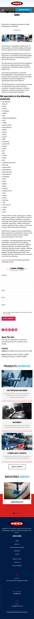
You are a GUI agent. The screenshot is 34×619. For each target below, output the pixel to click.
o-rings (17, 554)
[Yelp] (3, 329)
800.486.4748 (17, 594)
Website (4, 305)
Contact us (17, 30)
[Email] (16, 329)
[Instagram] (12, 329)
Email (3, 297)
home (17, 541)
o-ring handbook (17, 565)
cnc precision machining (17, 547)
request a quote (17, 559)
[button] (3, 10)
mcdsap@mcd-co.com (17, 606)
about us (17, 544)
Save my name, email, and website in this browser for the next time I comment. (17, 313)
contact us (17, 562)
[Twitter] (9, 329)
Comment (4, 275)
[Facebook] (6, 329)
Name (3, 290)
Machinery (17, 551)
